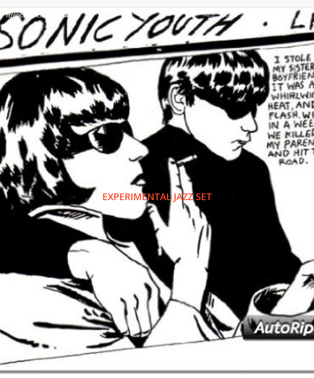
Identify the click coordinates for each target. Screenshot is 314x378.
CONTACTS (281, 15)
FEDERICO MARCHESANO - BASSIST (42, 15)
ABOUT (193, 15)
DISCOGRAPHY (254, 15)
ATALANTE (228, 15)
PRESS (209, 15)
